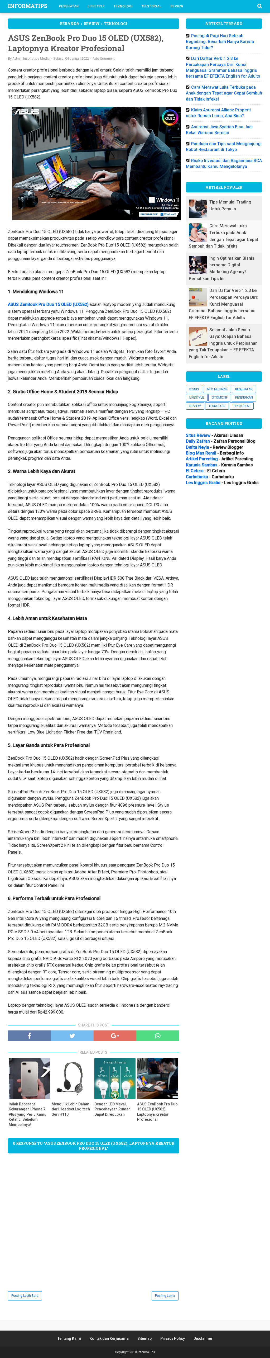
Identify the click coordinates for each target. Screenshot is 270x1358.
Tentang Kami (69, 1338)
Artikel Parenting (202, 458)
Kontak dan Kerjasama (109, 1338)
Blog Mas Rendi (201, 453)
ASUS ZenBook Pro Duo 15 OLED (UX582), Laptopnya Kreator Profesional (157, 1112)
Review (177, 6)
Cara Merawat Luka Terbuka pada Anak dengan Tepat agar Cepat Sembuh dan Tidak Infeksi (224, 93)
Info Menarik (217, 389)
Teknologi (123, 6)
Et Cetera (195, 470)
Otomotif (220, 397)
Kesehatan (69, 6)
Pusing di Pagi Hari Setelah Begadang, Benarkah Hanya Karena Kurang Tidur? (220, 41)
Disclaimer (203, 1338)
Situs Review (198, 435)
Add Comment (104, 58)
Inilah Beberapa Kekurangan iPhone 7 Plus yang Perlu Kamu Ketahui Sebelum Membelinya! (27, 1114)
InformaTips (27, 5)
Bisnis (194, 389)
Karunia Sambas (202, 464)
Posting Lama (165, 1296)
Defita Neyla (197, 447)
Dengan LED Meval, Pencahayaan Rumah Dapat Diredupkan (112, 1109)
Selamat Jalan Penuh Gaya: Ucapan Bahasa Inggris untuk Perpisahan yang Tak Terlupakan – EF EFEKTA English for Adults (223, 343)
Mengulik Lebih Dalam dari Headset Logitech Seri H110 (71, 1109)
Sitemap (144, 1338)
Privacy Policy (172, 1338)
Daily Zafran (198, 441)
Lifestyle (96, 6)
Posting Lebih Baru (24, 1296)
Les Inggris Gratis (203, 482)
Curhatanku (197, 476)
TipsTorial (152, 6)
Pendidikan (244, 397)
